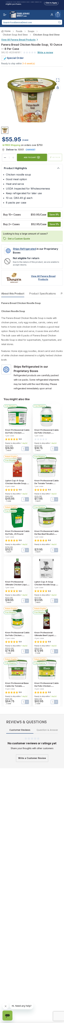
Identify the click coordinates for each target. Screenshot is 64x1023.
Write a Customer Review (32, 758)
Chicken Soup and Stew (15, 34)
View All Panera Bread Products (18, 39)
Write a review (45, 52)
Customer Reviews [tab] (19, 730)
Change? (31, 149)
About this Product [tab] (12, 293)
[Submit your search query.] (59, 22)
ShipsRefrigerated (24, 248)
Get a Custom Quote (19, 238)
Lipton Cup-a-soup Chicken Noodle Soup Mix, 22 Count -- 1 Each (45, 584)
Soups (31, 31)
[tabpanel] (32, 346)
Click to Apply (51, 2)
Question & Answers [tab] (48, 730)
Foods (19, 31)
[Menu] (4, 15)
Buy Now (56, 157)
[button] (51, 14)
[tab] (4, 130)
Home (8, 31)
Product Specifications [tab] (42, 293)
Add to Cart (30, 157)
